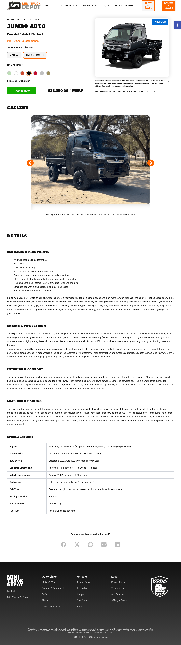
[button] (177, 25)
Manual (14, 55)
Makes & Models (66, 6)
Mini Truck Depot (15, 581)
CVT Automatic (35, 55)
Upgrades (88, 6)
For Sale (47, 6)
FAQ (104, 6)
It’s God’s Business (125, 6)
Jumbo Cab (21, 19)
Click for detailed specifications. (23, 41)
